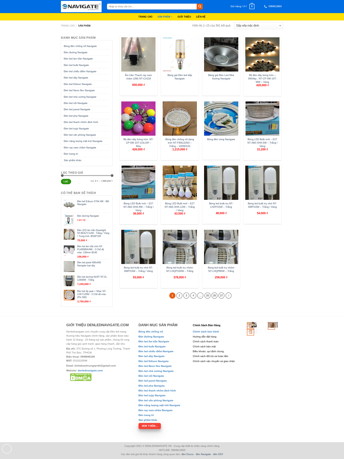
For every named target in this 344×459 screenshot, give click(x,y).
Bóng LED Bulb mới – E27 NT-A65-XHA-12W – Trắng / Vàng (180, 206)
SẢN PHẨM (163, 16)
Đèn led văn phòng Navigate (80, 134)
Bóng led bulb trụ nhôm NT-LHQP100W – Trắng (179, 269)
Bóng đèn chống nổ (150, 331)
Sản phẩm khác (73, 160)
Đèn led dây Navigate (76, 77)
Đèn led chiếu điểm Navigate (80, 71)
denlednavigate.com (90, 370)
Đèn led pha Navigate (76, 115)
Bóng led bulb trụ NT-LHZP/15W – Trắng (221, 205)
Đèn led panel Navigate (77, 109)
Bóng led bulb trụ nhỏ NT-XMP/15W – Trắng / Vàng (138, 269)
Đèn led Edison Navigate (78, 84)
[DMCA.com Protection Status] (81, 377)
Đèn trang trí (71, 153)
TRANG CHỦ (145, 16)
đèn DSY (218, 454)
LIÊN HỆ (201, 16)
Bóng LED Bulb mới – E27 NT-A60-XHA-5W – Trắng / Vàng (262, 142)
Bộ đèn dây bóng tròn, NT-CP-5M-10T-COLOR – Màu (138, 142)
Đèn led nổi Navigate (75, 103)
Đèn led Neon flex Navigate (79, 90)
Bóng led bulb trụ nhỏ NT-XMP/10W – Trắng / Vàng (262, 205)
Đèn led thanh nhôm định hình (81, 122)
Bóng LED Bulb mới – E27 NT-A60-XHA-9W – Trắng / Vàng (138, 206)
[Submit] (200, 7)
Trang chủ (68, 25)
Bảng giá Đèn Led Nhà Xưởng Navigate (221, 77)
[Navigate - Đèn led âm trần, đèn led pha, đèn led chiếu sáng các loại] (81, 6)
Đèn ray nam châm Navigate (80, 147)
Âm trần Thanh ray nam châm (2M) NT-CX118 (138, 77)
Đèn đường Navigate (75, 52)
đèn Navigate (203, 454)
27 (221, 295)
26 (214, 295)
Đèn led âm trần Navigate (78, 58)
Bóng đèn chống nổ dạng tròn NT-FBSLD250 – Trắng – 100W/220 (179, 142)
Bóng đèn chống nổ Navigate (80, 46)
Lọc (66, 181)
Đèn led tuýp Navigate (76, 128)
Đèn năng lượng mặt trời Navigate (83, 141)
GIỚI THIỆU (184, 16)
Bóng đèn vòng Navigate (221, 139)
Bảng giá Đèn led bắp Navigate (180, 77)
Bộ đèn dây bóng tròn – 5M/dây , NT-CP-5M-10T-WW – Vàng (262, 78)
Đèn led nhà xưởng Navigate (80, 96)
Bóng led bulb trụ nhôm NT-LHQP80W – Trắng (221, 269)
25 (207, 295)
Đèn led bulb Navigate (76, 65)
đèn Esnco (187, 454)
